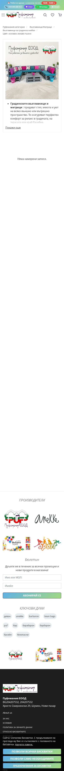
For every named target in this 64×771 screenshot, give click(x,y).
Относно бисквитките (14, 731)
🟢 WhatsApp (42, 7)
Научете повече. (24, 744)
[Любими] (52, 15)
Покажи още (13, 127)
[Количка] (60, 15)
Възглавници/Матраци (41, 27)
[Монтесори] (16, 543)
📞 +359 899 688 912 (13, 7)
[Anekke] (46, 519)
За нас (6, 718)
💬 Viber (29, 7)
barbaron (34, 616)
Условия (7, 723)
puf (6, 625)
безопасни (23, 634)
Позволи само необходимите (32, 758)
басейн (8, 634)
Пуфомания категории (14, 27)
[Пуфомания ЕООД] (21, 14)
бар (15, 625)
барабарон (28, 625)
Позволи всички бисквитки (32, 751)
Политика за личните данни (17, 727)
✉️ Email (55, 7)
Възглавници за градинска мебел (19, 30)
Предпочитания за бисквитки (32, 765)
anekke (19, 616)
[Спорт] (47, 544)
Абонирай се (32, 595)
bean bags (49, 616)
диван (7, 616)
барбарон (45, 625)
